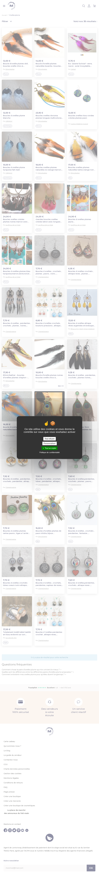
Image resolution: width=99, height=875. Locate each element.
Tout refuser (50, 439)
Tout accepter (50, 448)
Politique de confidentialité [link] (49, 452)
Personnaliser (50, 443)
